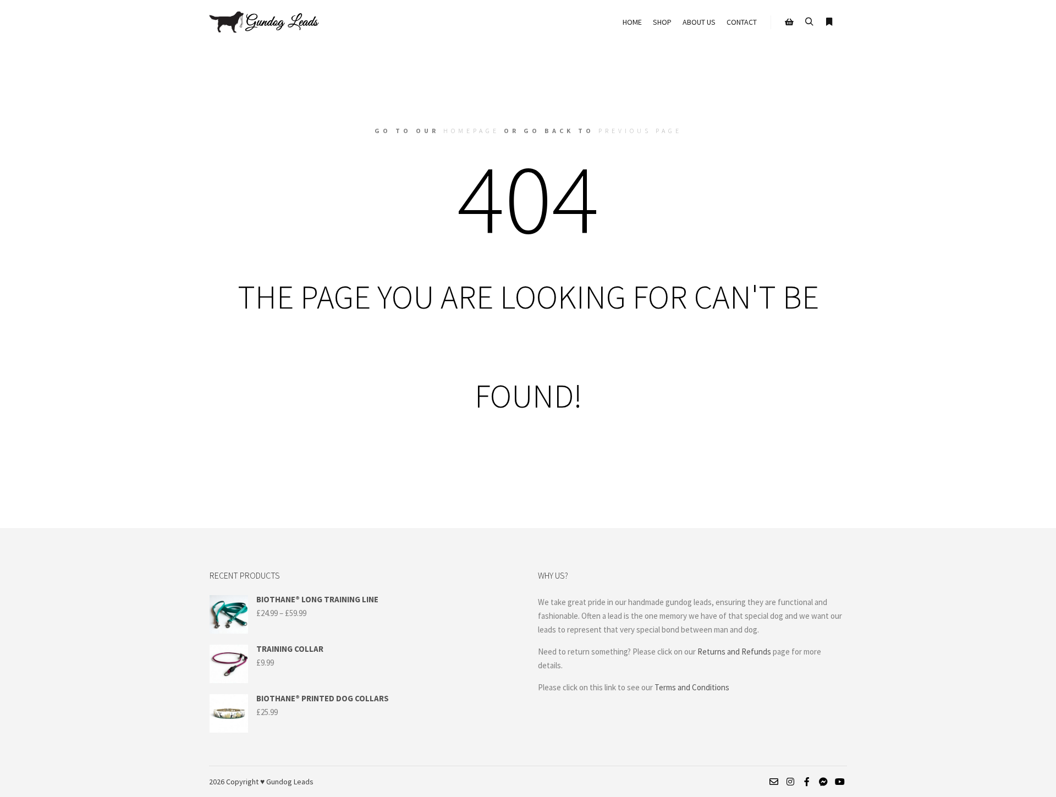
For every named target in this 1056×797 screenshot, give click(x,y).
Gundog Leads (290, 782)
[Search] (809, 22)
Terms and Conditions (692, 687)
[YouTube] (840, 781)
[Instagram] (790, 781)
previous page (640, 131)
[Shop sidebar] (789, 22)
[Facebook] (807, 781)
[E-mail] (774, 781)
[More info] (829, 22)
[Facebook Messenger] (823, 781)
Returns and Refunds (734, 651)
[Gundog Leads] (264, 22)
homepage (471, 131)
